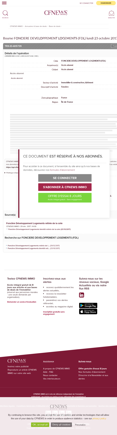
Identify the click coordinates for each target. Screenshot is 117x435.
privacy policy (99, 418)
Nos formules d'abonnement (91, 371)
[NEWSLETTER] (111, 13)
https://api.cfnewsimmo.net (17, 167)
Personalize (80, 425)
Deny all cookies (61, 424)
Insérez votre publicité (18, 366)
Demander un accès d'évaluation (21, 301)
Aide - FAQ (48, 371)
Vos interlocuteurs (51, 378)
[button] (5, 11)
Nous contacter (50, 375)
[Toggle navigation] (3, 3)
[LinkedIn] (82, 296)
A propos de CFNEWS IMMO (56, 368)
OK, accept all (40, 424)
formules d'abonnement (62, 170)
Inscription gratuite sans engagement (54, 313)
